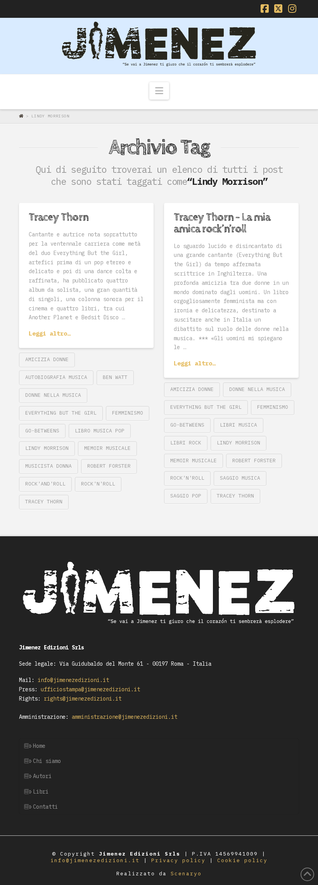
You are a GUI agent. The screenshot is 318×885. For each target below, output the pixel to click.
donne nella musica (53, 395)
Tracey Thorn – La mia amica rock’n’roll (222, 223)
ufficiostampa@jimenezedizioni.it (89, 689)
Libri (40, 791)
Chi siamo (47, 761)
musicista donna (48, 466)
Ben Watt (115, 377)
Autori (42, 776)
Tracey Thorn (58, 217)
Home (39, 745)
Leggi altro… (50, 333)
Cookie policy (242, 860)
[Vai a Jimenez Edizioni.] (22, 116)
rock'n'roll (98, 483)
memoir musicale (107, 448)
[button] (159, 91)
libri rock (185, 442)
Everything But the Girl (61, 413)
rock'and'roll (45, 483)
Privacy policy (180, 860)
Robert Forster (109, 466)
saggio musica (240, 478)
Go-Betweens (42, 430)
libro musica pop (99, 430)
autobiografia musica (56, 377)
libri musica (238, 425)
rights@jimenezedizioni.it (81, 698)
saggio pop (185, 495)
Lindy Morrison (47, 448)
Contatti (45, 806)
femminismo (127, 413)
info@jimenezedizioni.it (72, 680)
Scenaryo (186, 873)
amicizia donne (47, 359)
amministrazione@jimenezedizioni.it (123, 716)
